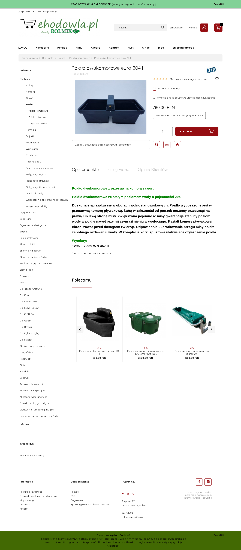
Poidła (29, 104)
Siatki (23, 365)
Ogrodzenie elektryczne (33, 225)
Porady (62, 47)
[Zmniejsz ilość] (155, 131)
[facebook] (199, 482)
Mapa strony (27, 500)
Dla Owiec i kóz (28, 301)
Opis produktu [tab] (85, 169)
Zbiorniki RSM (27, 244)
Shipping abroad (183, 47)
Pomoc (75, 491)
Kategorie (42, 47)
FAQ (73, 496)
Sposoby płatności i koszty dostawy (90, 504)
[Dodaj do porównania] (114, 314)
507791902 (127, 512)
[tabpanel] (145, 222)
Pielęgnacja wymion (37, 174)
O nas (146, 47)
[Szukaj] (163, 28)
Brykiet (24, 231)
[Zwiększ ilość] (170, 131)
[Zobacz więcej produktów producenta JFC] (211, 70)
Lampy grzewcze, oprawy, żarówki (39, 416)
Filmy (79, 47)
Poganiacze (32, 142)
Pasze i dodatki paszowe (39, 168)
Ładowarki (25, 218)
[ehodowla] (59, 27)
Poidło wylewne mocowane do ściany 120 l (192, 352)
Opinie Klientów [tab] (153, 169)
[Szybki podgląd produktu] (114, 299)
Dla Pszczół (26, 339)
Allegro (95, 47)
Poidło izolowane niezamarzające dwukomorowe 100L (145, 352)
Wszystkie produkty (36, 206)
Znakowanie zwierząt (31, 384)
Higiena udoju (33, 161)
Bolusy (30, 85)
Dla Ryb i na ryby (29, 333)
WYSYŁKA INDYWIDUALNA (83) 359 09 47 (179, 115)
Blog (161, 47)
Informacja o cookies (199, 492)
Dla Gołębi (25, 320)
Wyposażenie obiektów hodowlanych (47, 199)
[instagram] (208, 482)
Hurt (131, 47)
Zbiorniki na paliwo (30, 250)
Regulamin (77, 500)
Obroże (30, 98)
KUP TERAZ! (186, 131)
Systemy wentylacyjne (32, 390)
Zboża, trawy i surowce (32, 346)
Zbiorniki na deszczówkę (33, 257)
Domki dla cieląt (35, 193)
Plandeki (24, 371)
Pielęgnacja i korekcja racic (41, 187)
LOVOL (22, 47)
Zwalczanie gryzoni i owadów (36, 263)
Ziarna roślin (27, 269)
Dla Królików (27, 314)
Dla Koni (24, 295)
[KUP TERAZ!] (113, 323)
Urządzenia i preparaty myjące (37, 409)
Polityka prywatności (31, 491)
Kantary (30, 91)
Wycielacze (32, 148)
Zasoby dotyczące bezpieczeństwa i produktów (103, 144)
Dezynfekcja (27, 352)
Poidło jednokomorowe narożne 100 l (99, 352)
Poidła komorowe (38, 110)
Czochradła (32, 155)
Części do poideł (38, 123)
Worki (23, 282)
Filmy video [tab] (118, 169)
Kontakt (114, 47)
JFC (99, 347)
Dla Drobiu (26, 327)
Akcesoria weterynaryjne (33, 396)
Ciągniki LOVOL (28, 212)
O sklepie (25, 504)
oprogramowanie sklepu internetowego (198, 496)
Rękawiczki (26, 358)
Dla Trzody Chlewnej (31, 288)
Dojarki (30, 136)
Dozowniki (25, 276)
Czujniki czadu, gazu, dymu (35, 403)
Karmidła (31, 129)
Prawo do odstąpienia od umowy (38, 496)
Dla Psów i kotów (29, 307)
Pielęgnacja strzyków (37, 180)
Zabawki (24, 377)
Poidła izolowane (29, 237)
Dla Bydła (25, 79)
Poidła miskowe (37, 117)
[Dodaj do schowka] (114, 307)
